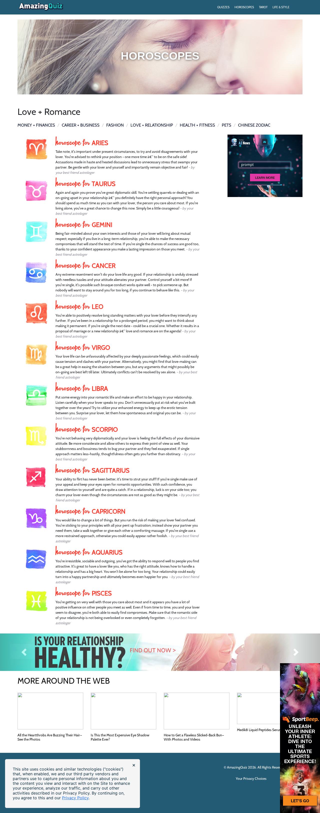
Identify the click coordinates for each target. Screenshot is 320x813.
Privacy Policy (75, 797)
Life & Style (281, 7)
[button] (24, 652)
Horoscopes (244, 7)
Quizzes (223, 7)
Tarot (263, 7)
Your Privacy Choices (251, 778)
